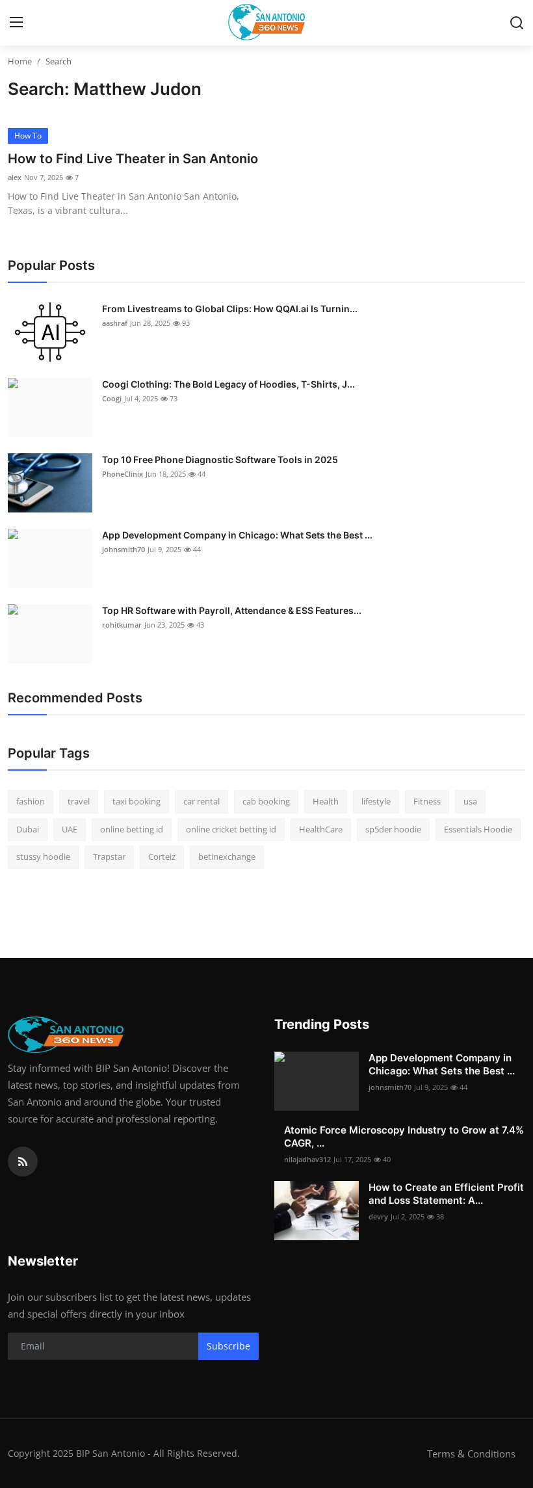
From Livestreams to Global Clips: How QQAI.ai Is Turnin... (230, 308)
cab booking (266, 801)
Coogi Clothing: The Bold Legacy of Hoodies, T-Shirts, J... (228, 384)
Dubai (27, 829)
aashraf (114, 323)
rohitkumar (122, 625)
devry (378, 1216)
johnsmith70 (123, 549)
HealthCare (321, 829)
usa (470, 801)
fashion (30, 801)
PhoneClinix (122, 474)
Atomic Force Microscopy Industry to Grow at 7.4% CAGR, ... (404, 1136)
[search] (516, 22)
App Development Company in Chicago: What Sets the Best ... (237, 534)
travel (79, 801)
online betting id (131, 829)
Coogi (112, 398)
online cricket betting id (231, 829)
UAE (69, 829)
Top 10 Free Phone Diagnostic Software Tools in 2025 (220, 459)
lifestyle (376, 801)
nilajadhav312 (307, 1159)
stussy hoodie (43, 856)
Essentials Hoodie (478, 829)
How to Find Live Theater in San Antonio (133, 158)
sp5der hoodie (393, 829)
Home (20, 61)
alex (14, 177)
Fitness (427, 801)
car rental (201, 801)
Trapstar (109, 856)
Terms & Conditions (471, 1453)
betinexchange (226, 856)
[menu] (16, 22)
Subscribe (228, 1346)
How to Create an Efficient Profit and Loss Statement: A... (446, 1193)
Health (326, 801)
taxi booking (136, 801)
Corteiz (162, 856)
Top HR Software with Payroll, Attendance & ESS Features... (231, 610)
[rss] (23, 1161)
